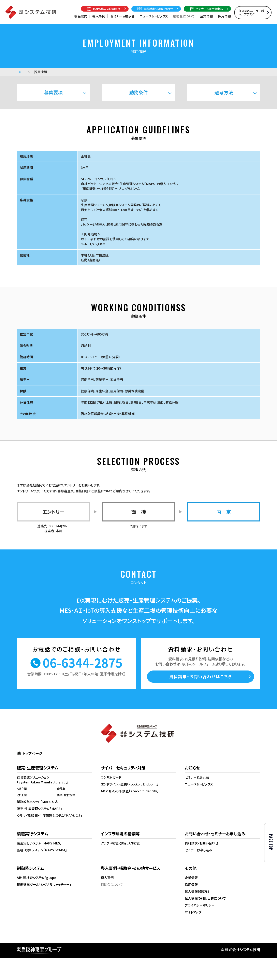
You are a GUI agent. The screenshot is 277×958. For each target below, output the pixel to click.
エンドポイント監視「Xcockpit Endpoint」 (129, 784)
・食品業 (60, 788)
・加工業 (22, 795)
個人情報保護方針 (198, 891)
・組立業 (22, 788)
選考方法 (223, 92)
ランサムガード (111, 777)
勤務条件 (138, 92)
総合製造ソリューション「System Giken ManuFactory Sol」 (42, 779)
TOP (20, 71)
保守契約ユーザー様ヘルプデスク (251, 12)
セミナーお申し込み (198, 850)
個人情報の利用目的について (205, 898)
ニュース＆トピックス (154, 16)
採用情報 (224, 16)
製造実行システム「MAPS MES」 (39, 843)
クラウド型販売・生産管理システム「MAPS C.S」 (49, 815)
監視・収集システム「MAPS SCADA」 (42, 850)
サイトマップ (193, 912)
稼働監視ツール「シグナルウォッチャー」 (44, 884)
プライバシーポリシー (200, 905)
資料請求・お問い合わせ (201, 843)
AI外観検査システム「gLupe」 (37, 877)
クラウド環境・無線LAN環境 (120, 843)
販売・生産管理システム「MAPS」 (39, 808)
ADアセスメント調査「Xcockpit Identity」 (130, 790)
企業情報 (206, 16)
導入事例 (98, 16)
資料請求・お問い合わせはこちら (200, 676)
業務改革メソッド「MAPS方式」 (38, 801)
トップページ (32, 753)
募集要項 (53, 92)
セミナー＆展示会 (122, 16)
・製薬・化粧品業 (65, 795)
